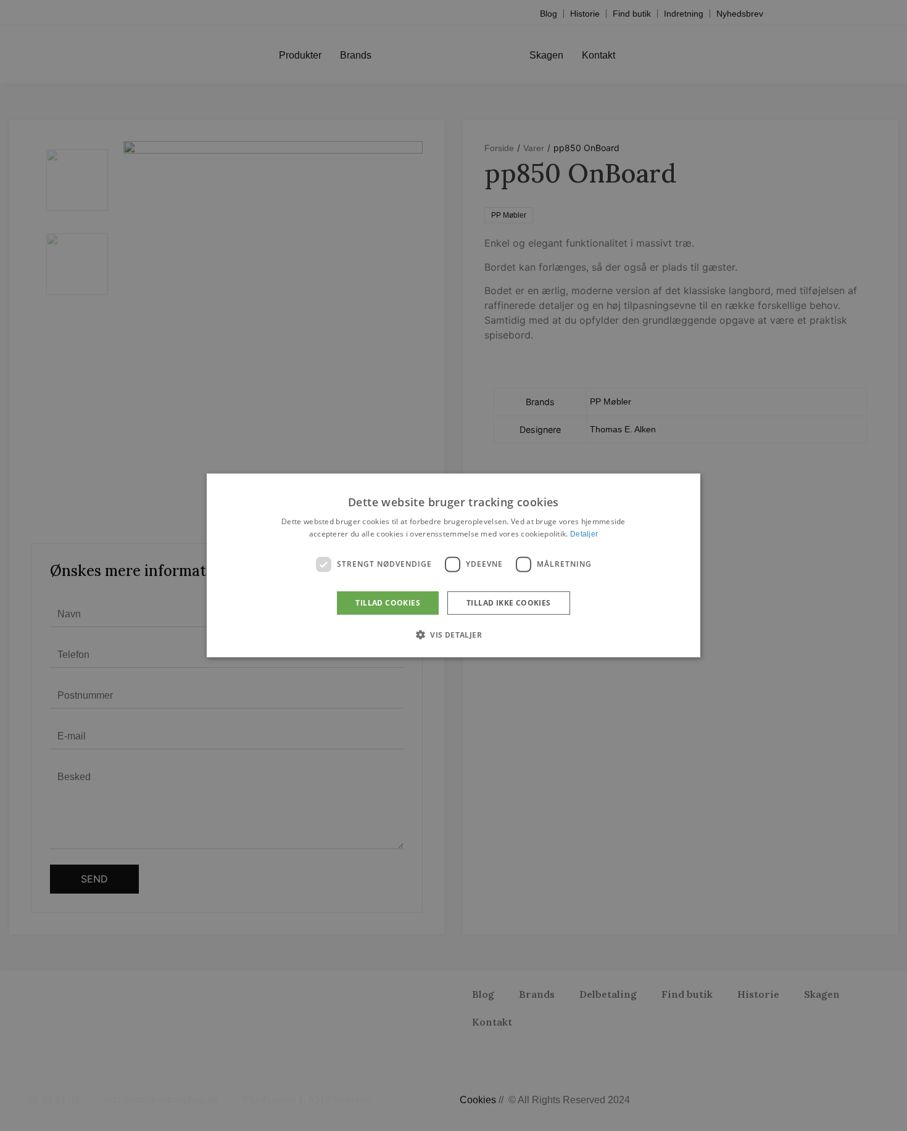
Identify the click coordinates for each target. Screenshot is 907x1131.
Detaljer (584, 534)
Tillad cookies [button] (387, 603)
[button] (453, 634)
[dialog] (453, 565)
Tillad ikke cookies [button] (508, 603)
